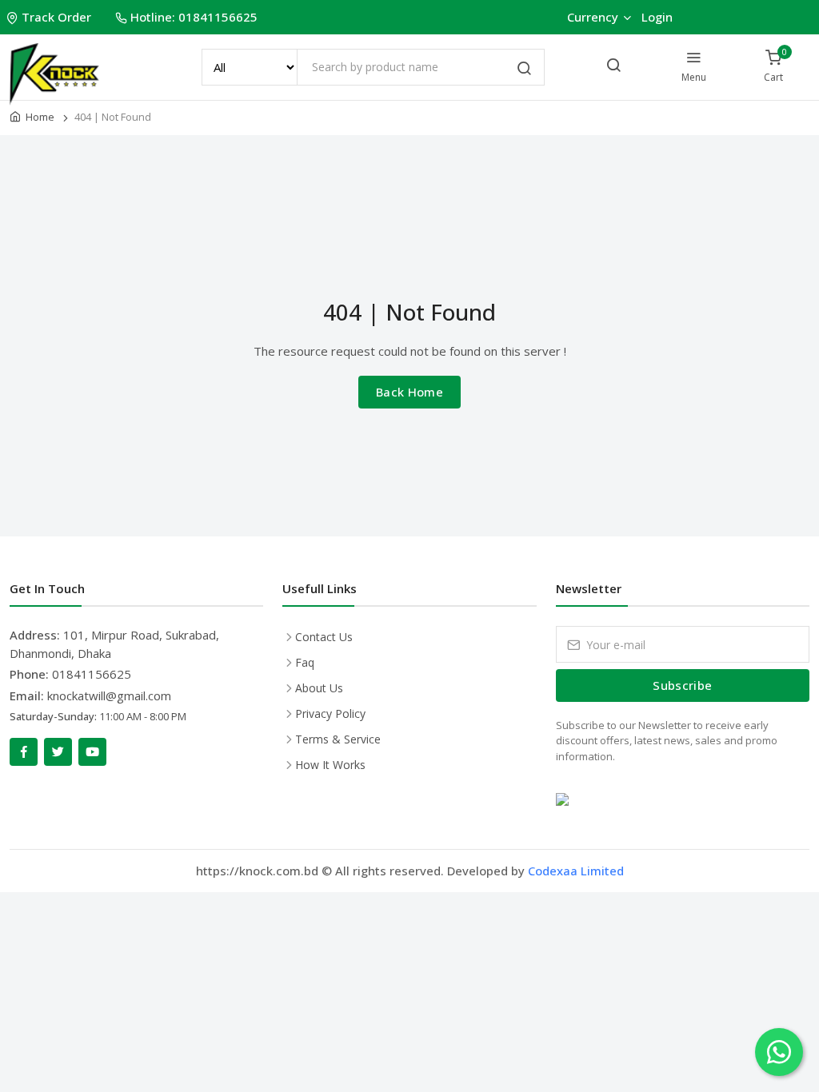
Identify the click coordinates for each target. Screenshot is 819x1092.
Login (657, 17)
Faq (304, 662)
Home (40, 117)
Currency (592, 17)
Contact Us (324, 636)
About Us (319, 687)
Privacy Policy (330, 713)
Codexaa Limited (576, 871)
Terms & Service (338, 739)
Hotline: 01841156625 (194, 17)
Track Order (56, 17)
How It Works (330, 764)
